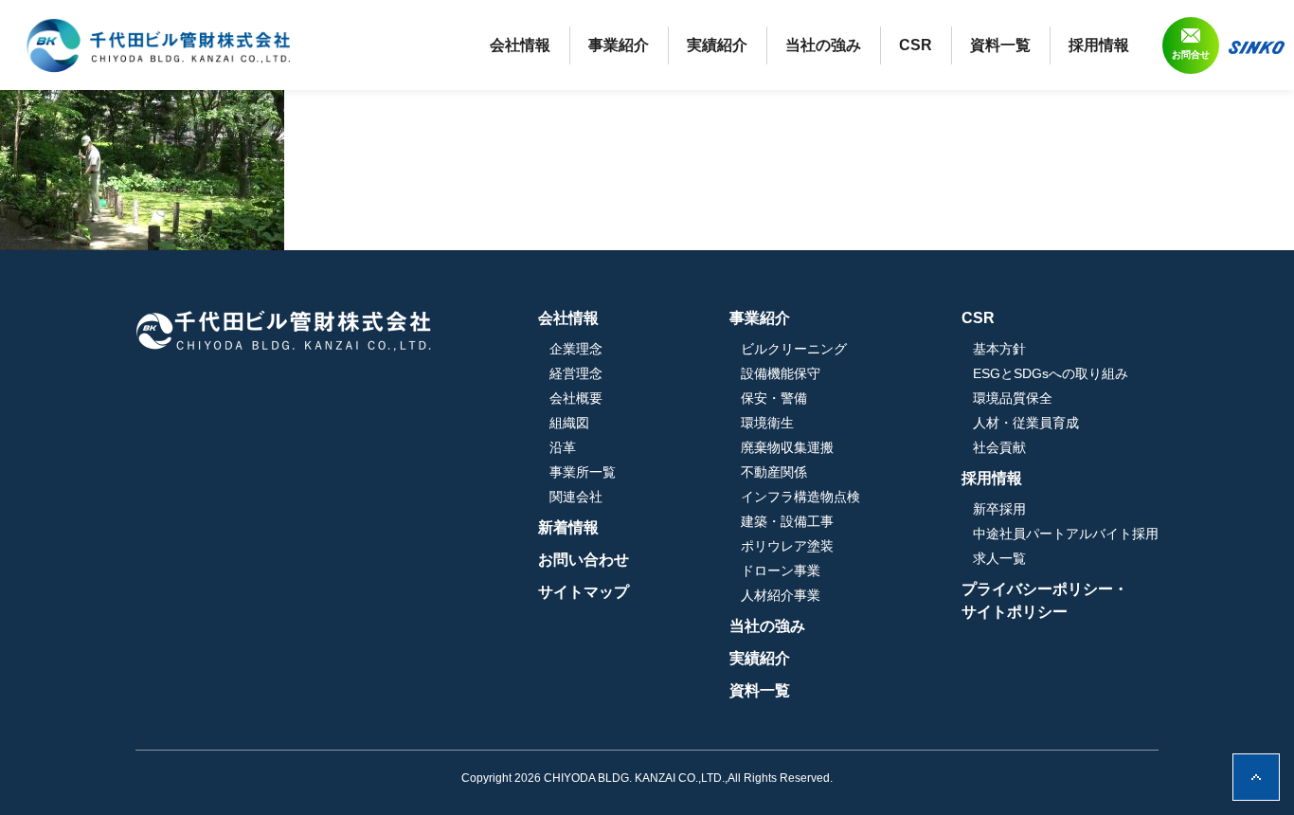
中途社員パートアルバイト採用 (1066, 533)
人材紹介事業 (780, 595)
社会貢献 (999, 447)
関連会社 (575, 496)
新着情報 (568, 527)
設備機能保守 (780, 373)
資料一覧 (1000, 45)
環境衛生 (767, 422)
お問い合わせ (583, 560)
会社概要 (575, 398)
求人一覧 (999, 558)
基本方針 (999, 348)
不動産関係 (774, 472)
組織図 (569, 422)
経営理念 (575, 373)
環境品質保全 (1012, 398)
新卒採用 (999, 508)
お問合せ (1191, 54)
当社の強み (823, 45)
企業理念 (575, 348)
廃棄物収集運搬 (787, 447)
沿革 (562, 447)
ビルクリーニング (794, 348)
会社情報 (520, 45)
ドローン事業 (780, 570)
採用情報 (1099, 45)
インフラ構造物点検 (800, 496)
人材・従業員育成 (1026, 422)
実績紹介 (717, 45)
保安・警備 (774, 398)
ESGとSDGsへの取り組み (1050, 373)
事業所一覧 (582, 472)
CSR (915, 45)
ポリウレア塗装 (787, 545)
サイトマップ (583, 592)
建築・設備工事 (787, 521)
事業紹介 (618, 45)
